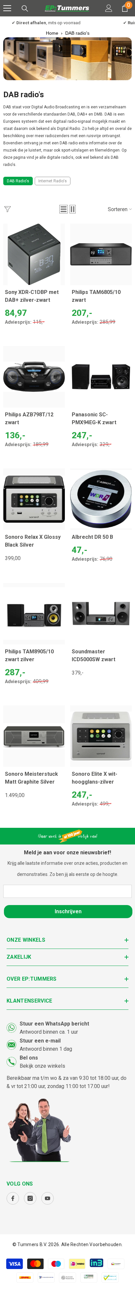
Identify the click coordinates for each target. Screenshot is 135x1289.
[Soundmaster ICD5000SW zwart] (101, 613)
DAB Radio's (18, 181)
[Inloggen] (108, 8)
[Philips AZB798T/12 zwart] (34, 377)
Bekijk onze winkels (42, 1066)
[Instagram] (30, 1198)
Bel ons (29, 1058)
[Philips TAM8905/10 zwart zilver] (34, 613)
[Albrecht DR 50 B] (101, 499)
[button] (63, 209)
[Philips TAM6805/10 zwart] (101, 254)
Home (52, 33)
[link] (67, 58)
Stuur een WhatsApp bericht (54, 1024)
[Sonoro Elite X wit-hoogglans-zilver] (101, 736)
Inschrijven (68, 911)
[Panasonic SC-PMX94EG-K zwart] (101, 377)
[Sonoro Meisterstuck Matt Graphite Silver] (34, 736)
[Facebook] (13, 1198)
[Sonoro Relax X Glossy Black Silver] (34, 499)
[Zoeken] (25, 8)
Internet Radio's (52, 181)
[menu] (7, 8)
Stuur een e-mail (40, 1041)
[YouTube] (47, 1198)
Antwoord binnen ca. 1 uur (49, 1032)
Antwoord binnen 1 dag (46, 1049)
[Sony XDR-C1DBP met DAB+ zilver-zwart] (34, 254)
